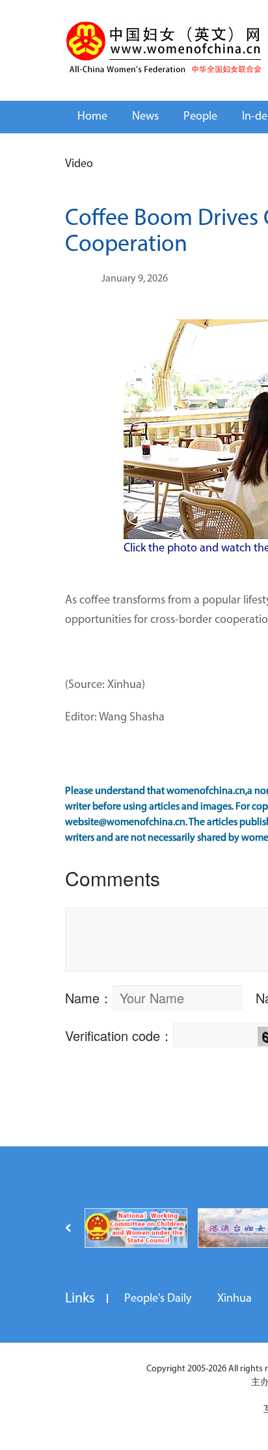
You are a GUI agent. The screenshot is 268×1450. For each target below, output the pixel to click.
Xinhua (234, 1299)
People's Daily (157, 1299)
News (145, 117)
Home (92, 117)
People (200, 117)
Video (79, 164)
